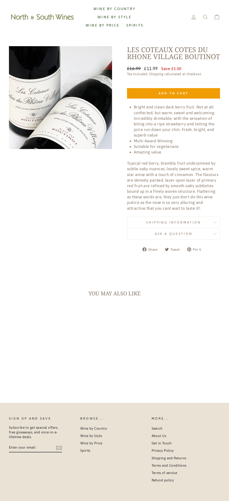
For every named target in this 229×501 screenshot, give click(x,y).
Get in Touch (162, 443)
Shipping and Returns (169, 458)
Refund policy (163, 480)
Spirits (134, 25)
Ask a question (173, 234)
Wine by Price (103, 25)
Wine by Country (114, 9)
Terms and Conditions (169, 465)
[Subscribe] (59, 447)
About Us (159, 436)
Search (157, 428)
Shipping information (173, 222)
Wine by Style (114, 17)
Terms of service (164, 473)
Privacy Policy (163, 450)
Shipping (156, 74)
